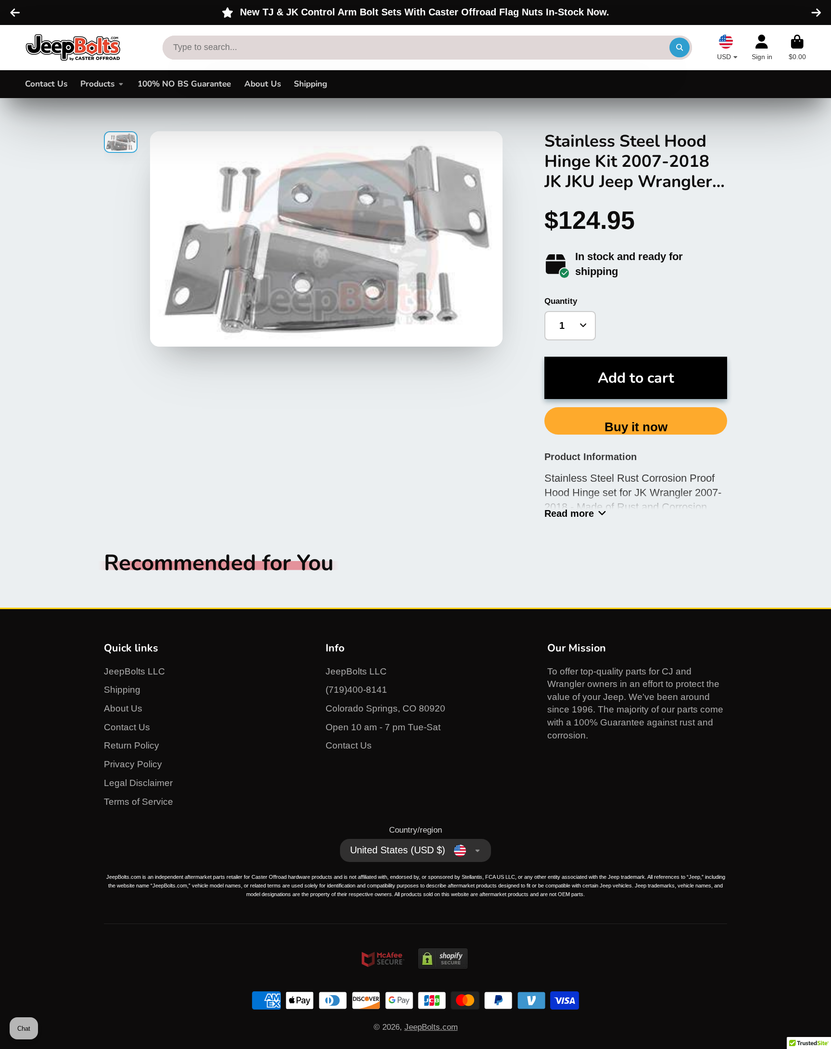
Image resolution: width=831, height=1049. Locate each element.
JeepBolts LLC (134, 671)
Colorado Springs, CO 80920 (385, 708)
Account (762, 48)
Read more (569, 513)
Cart (797, 48)
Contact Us (46, 83)
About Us (262, 83)
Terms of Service (138, 802)
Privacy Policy (133, 764)
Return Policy (131, 745)
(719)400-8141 (356, 690)
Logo (73, 47)
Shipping (310, 83)
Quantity (560, 301)
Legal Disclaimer (138, 783)
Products (97, 83)
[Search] (679, 47)
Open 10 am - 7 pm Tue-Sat (383, 727)
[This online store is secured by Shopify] (443, 977)
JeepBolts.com (431, 1027)
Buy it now (635, 427)
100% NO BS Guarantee (184, 83)
